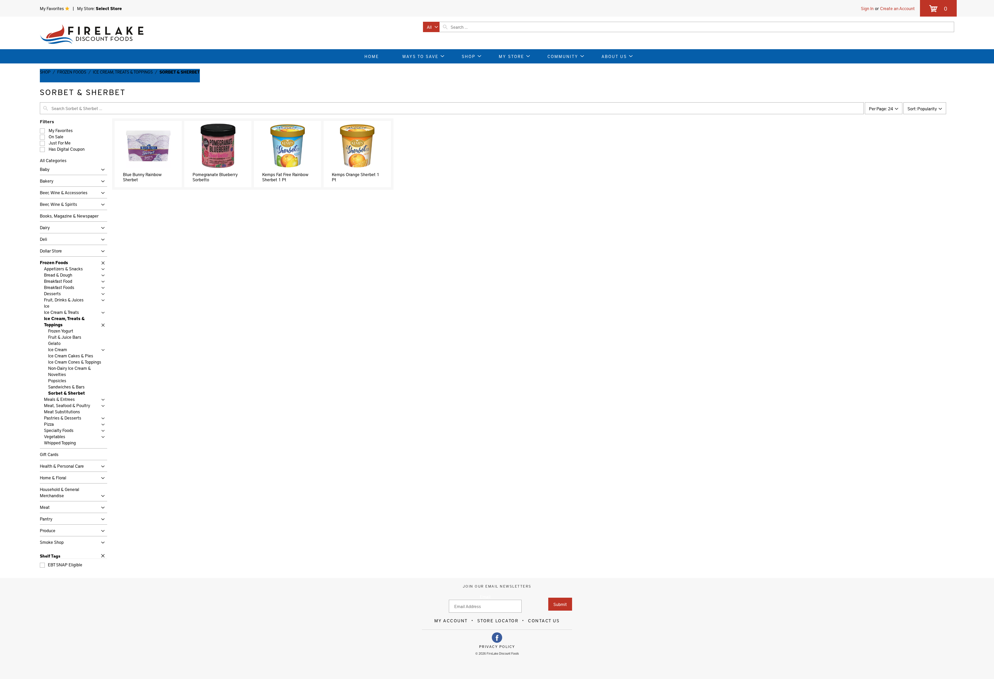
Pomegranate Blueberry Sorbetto (215, 177)
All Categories (53, 160)
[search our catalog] (445, 27)
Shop (45, 72)
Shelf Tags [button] (50, 556)
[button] (101, 169)
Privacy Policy (497, 647)
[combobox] (431, 27)
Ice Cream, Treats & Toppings (123, 72)
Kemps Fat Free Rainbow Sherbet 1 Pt (285, 177)
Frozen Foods (71, 72)
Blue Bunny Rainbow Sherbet (142, 177)
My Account (451, 620)
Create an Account (897, 8)
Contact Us (544, 620)
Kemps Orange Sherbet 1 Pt (355, 177)
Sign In (867, 8)
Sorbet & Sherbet (179, 72)
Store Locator (498, 620)
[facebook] (497, 637)
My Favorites (52, 8)
